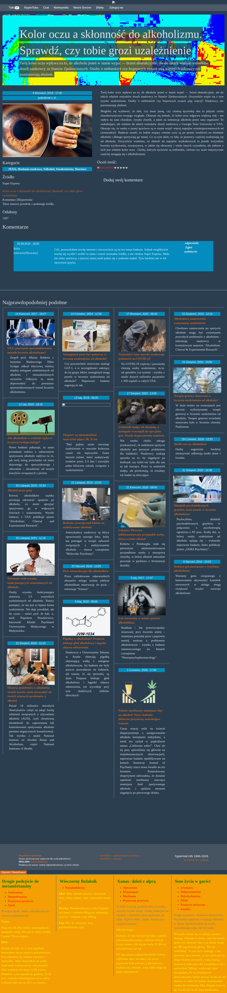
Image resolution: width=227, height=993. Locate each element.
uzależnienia (65, 169)
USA (13, 169)
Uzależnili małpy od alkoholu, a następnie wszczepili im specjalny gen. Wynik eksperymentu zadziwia (141, 431)
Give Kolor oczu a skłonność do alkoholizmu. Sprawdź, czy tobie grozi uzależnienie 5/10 (112, 167)
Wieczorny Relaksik (78, 881)
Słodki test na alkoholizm (190, 444)
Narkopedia (61, 7)
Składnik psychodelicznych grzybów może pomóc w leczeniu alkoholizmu (195, 510)
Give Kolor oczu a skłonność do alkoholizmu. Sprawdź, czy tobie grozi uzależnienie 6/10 (115, 167)
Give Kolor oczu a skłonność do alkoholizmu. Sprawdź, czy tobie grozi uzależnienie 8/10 (121, 167)
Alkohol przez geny (19, 490)
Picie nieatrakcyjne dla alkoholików (86, 571)
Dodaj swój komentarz (123, 180)
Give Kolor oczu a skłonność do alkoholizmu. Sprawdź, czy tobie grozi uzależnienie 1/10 (101, 167)
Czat (46, 7)
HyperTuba (31, 7)
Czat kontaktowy (39, 861)
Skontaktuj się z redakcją (196, 860)
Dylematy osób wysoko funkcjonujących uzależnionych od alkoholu (29, 583)
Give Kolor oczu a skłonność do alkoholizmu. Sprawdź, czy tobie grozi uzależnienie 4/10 (109, 167)
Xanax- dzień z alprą (136, 881)
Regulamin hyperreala (30, 855)
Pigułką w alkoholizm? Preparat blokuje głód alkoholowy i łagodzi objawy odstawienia (84, 643)
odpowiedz (192, 243)
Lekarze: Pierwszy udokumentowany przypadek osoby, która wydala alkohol (141, 534)
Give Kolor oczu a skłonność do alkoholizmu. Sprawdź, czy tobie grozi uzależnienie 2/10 (104, 167)
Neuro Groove (82, 7)
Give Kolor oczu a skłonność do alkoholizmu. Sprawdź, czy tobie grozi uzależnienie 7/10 (118, 167)
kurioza (81, 169)
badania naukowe (30, 169)
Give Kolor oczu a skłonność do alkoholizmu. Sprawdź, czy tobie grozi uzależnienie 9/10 (123, 167)
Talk (13, 7)
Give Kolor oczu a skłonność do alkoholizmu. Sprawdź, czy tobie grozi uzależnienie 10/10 (126, 167)
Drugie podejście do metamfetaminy (20, 883)
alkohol (49, 169)
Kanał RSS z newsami (110, 859)
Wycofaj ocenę (98, 167)
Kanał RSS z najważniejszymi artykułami (119, 855)
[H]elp (100, 7)
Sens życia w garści (192, 881)
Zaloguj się (116, 7)
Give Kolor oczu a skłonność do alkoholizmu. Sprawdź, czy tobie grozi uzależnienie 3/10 (107, 167)
